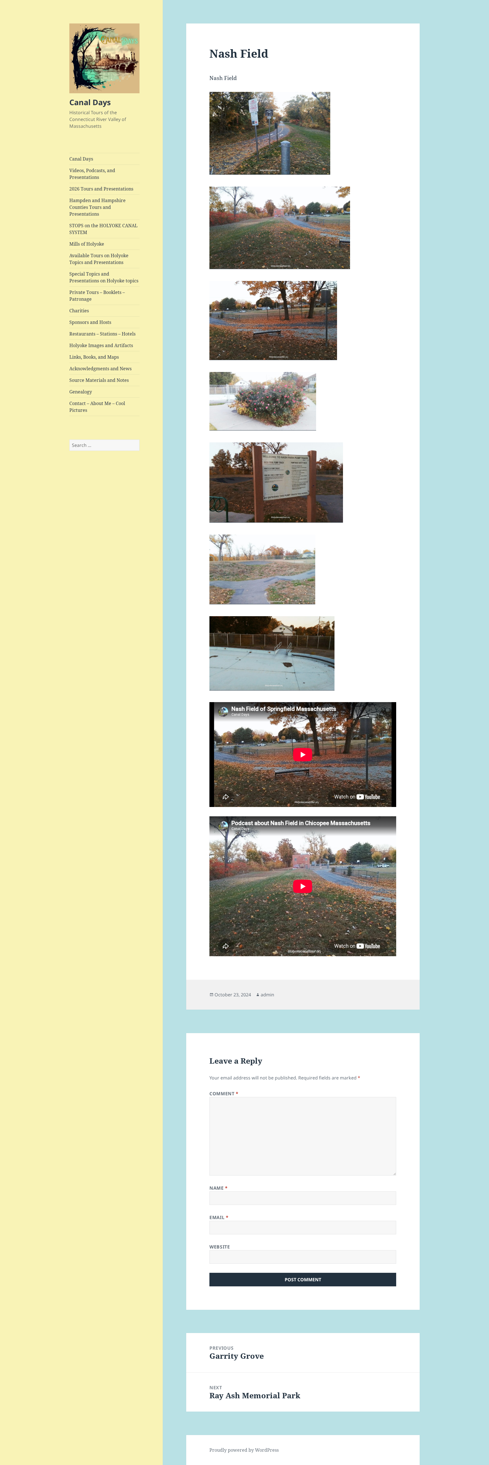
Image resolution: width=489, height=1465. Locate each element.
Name (218, 1188)
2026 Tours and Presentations (101, 189)
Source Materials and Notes (99, 380)
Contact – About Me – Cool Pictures (97, 406)
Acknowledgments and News (100, 368)
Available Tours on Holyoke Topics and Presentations (98, 258)
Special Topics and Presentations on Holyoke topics (103, 277)
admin (267, 995)
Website (219, 1247)
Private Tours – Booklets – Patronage (97, 295)
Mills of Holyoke (86, 244)
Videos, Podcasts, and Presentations (92, 173)
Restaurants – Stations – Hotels (102, 334)
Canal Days (90, 102)
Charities (79, 311)
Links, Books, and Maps (94, 357)
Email (218, 1217)
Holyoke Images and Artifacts (101, 345)
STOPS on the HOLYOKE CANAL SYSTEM (103, 228)
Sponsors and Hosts (90, 322)
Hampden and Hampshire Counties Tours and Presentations (97, 207)
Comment (224, 1093)
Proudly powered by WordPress (244, 1450)
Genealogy (80, 392)
